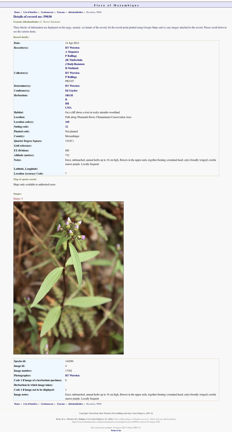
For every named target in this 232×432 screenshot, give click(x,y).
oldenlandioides (75, 12)
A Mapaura (72, 52)
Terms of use (116, 430)
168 (67, 122)
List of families (30, 12)
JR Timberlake (74, 60)
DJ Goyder (71, 90)
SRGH (69, 95)
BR (67, 103)
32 (66, 126)
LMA (68, 107)
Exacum (61, 12)
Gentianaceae (47, 12)
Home (17, 12)
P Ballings (71, 56)
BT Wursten (72, 47)
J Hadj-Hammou (75, 64)
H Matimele (72, 68)
